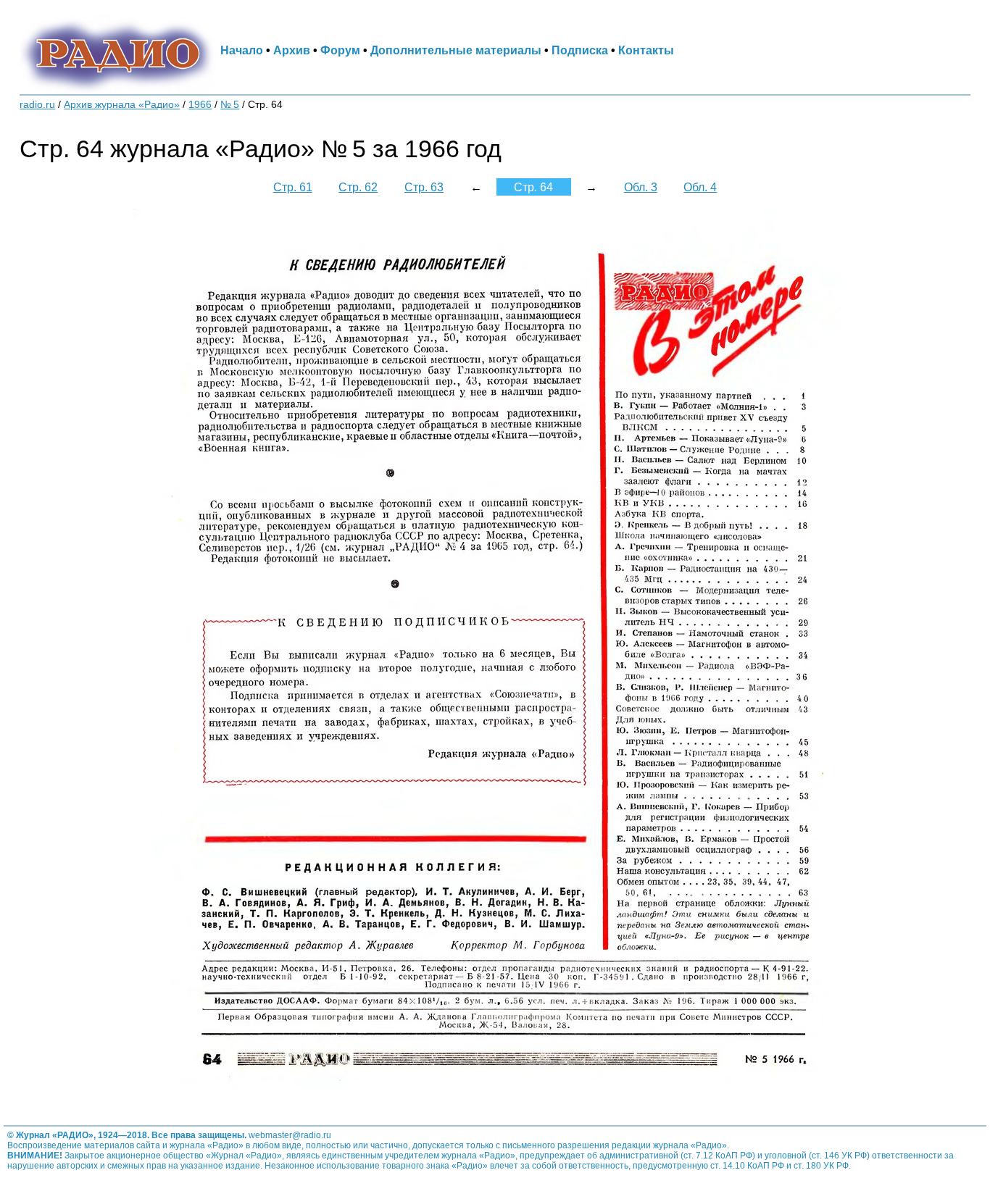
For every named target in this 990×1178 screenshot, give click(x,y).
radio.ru (37, 104)
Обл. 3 (640, 186)
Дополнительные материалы (455, 50)
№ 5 (229, 104)
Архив (291, 50)
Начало (241, 50)
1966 (200, 104)
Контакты (646, 50)
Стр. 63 (424, 186)
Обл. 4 (700, 186)
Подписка (580, 50)
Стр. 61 (292, 186)
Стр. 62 (358, 186)
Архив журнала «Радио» (122, 104)
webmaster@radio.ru (290, 1135)
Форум (340, 50)
